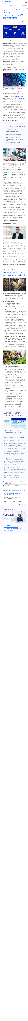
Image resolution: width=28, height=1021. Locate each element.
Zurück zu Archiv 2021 (8, 5)
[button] (19, 22)
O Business (7, 525)
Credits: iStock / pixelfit (16, 165)
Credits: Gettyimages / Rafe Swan (10, 89)
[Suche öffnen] (21, 2)
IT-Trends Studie (14, 490)
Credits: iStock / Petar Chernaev (10, 364)
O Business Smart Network (11, 527)
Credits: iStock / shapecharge (9, 291)
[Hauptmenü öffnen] (2, 2)
